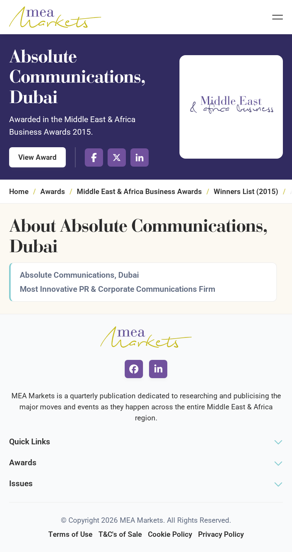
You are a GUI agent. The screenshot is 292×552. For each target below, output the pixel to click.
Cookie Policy (170, 534)
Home (19, 191)
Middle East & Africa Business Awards (139, 191)
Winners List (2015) (246, 191)
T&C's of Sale (120, 534)
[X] (117, 157)
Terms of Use (70, 534)
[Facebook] (94, 157)
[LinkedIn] (139, 157)
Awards (52, 191)
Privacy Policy (221, 534)
